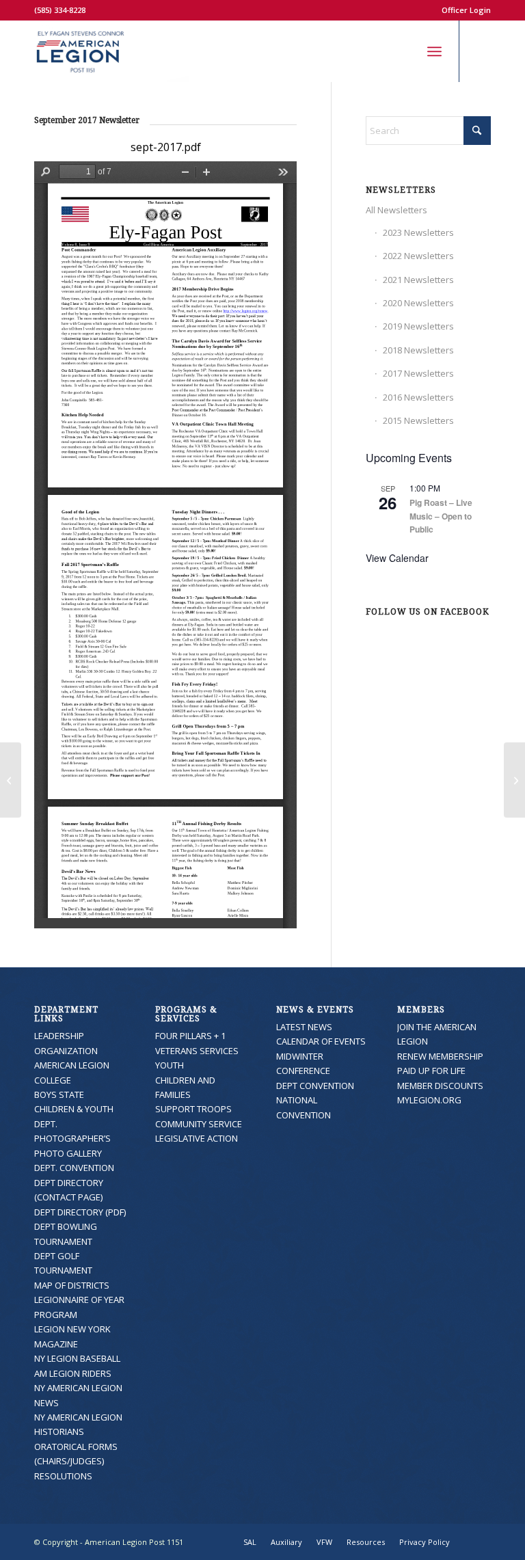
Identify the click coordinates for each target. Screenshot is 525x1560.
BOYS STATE (59, 1094)
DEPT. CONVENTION (74, 1167)
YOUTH (169, 1065)
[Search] (404, 51)
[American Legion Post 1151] (111, 51)
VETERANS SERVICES (197, 1051)
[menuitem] (463, 10)
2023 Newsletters (418, 232)
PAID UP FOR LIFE (431, 1070)
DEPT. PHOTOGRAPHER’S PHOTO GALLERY (72, 1138)
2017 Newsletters (418, 373)
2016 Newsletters (418, 397)
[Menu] (434, 51)
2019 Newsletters (418, 326)
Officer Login (466, 10)
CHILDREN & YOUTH (73, 1109)
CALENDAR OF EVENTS (321, 1041)
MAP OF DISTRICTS (71, 1285)
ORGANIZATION (66, 1051)
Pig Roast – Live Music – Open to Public (440, 515)
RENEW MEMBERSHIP (440, 1056)
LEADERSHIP (59, 1036)
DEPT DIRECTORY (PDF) (80, 1212)
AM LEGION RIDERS (72, 1373)
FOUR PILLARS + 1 (190, 1036)
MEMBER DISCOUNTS (440, 1085)
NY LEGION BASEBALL (77, 1358)
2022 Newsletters (418, 256)
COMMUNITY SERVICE (198, 1124)
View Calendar (397, 558)
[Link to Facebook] (480, 51)
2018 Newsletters (418, 350)
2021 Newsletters (418, 279)
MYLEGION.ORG (429, 1100)
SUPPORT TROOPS (193, 1109)
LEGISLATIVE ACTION (196, 1138)
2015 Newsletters (418, 420)
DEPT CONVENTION (315, 1085)
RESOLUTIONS (63, 1476)
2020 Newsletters (418, 303)
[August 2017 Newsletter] (10, 780)
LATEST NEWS (304, 1027)
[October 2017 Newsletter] (514, 780)
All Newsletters (396, 210)
